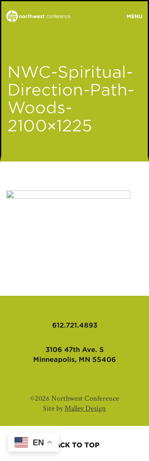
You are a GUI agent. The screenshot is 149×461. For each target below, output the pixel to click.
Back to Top (74, 445)
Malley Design (85, 408)
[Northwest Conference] (38, 16)
